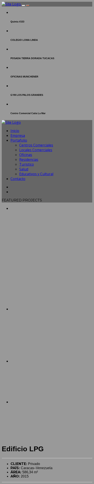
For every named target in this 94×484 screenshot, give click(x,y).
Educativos (39, 31)
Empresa (17, 135)
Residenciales (22, 12)
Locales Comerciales (27, 86)
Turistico (26, 164)
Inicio (14, 130)
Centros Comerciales (28, 104)
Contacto (17, 178)
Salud (23, 169)
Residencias (28, 159)
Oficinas (17, 67)
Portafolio (18, 140)
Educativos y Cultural (36, 174)
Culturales (19, 31)
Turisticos (18, 49)
